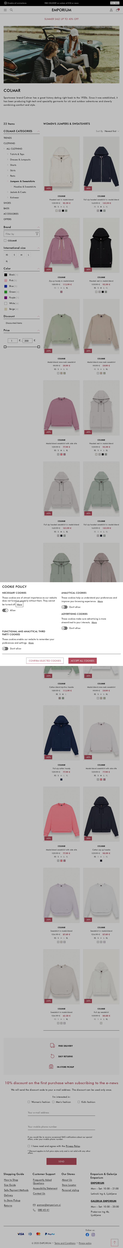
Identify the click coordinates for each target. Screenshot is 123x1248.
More (19, 604)
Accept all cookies (82, 660)
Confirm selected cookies (45, 660)
